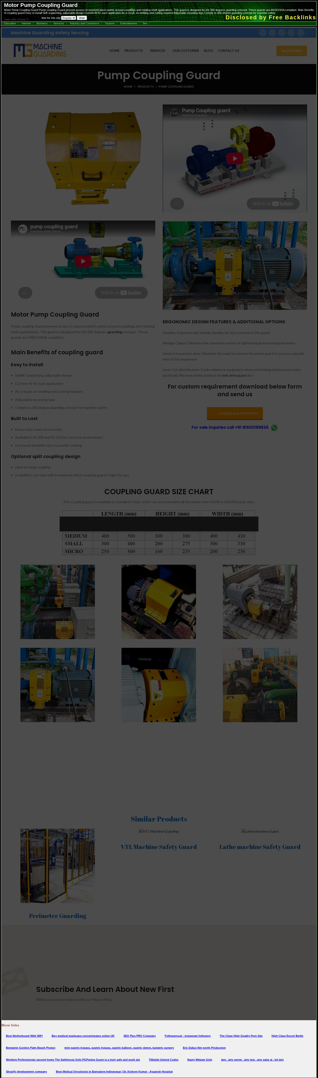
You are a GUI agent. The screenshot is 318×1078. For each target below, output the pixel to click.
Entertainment (128, 23)
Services (58, 23)
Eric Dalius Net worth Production (204, 1047)
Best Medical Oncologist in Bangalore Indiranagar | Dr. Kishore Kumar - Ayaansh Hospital (114, 1071)
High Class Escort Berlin (287, 1035)
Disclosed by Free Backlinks (271, 17)
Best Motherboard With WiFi (24, 1035)
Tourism (110, 23)
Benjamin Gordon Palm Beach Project (30, 1047)
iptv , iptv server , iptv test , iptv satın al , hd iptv (252, 1059)
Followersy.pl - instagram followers (188, 1035)
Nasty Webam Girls (199, 1059)
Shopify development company (26, 1071)
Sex (145, 23)
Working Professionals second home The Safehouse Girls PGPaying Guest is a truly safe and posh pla (73, 1059)
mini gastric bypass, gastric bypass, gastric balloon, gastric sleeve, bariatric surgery (119, 1047)
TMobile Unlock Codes (163, 1059)
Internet (26, 23)
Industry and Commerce (84, 23)
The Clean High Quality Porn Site (241, 1035)
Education (10, 23)
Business (42, 23)
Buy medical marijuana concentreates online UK (83, 1035)
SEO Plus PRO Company (139, 1035)
